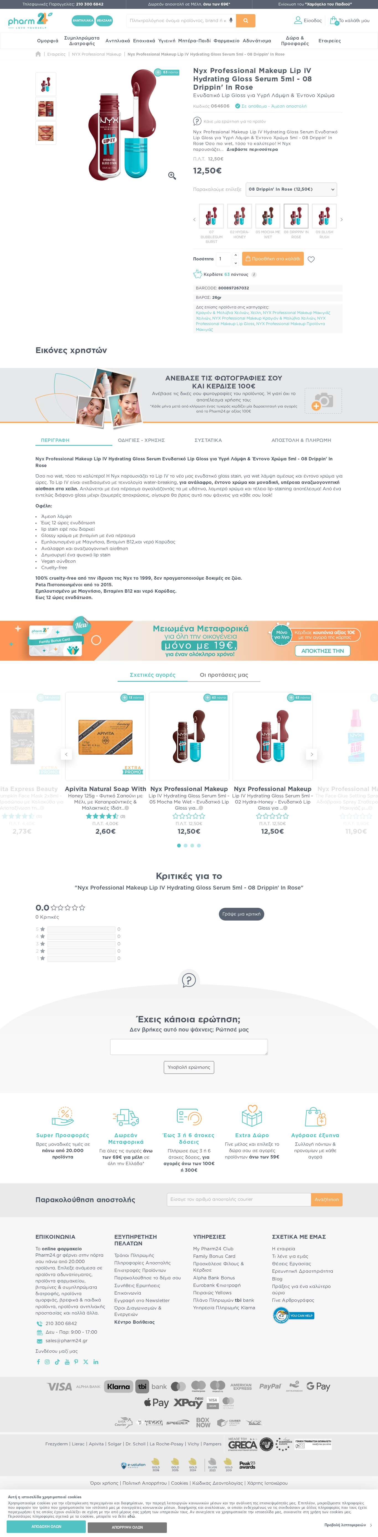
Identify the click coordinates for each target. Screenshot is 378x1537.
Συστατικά (208, 440)
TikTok (57, 1362)
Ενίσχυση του (315, 4)
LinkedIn (96, 1362)
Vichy (193, 1444)
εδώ (131, 1517)
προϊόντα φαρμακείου (59, 1281)
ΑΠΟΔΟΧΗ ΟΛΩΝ (46, 1527)
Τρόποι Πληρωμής (134, 1255)
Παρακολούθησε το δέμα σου (147, 1278)
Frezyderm (56, 1444)
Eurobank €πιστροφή (217, 1285)
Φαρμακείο (227, 41)
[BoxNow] (203, 1422)
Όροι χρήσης (104, 1483)
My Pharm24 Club (213, 1249)
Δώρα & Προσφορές (295, 41)
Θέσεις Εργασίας (291, 1264)
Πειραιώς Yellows (212, 1293)
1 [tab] (179, 845)
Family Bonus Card (214, 1256)
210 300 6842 (61, 1323)
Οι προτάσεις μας (224, 675)
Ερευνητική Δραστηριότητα (302, 1271)
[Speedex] (177, 1422)
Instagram (47, 1362)
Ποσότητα (203, 259)
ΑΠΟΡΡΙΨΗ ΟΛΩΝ (127, 1527)
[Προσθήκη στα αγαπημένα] (311, 259)
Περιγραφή (55, 440)
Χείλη (255, 313)
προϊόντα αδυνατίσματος (63, 1274)
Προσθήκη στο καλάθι (276, 259)
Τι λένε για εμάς (290, 1256)
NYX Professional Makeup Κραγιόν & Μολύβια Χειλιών (263, 318)
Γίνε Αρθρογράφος (293, 1300)
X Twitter (86, 1362)
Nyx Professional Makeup (63, 459)
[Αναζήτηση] (245, 20)
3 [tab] (192, 845)
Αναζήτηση (327, 1200)
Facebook (38, 1362)
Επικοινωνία (127, 1293)
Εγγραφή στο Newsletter (142, 1300)
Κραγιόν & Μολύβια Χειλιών (222, 313)
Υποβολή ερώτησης (189, 1067)
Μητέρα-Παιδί (194, 41)
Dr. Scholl (136, 1444)
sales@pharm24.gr (66, 1341)
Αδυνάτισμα (257, 41)
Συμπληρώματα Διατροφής (82, 41)
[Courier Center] (228, 1422)
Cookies (179, 1483)
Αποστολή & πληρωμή (301, 440)
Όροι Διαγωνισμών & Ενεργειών (137, 1311)
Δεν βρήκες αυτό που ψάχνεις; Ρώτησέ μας (189, 1030)
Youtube (67, 1362)
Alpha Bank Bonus (214, 1278)
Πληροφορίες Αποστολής (142, 1263)
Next (341, 219)
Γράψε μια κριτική (241, 914)
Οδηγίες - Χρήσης (141, 440)
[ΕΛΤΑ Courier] (123, 1422)
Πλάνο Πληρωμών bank (223, 1300)
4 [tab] (198, 845)
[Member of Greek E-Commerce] (243, 1444)
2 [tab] (185, 845)
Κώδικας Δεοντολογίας (217, 1483)
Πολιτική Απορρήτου (145, 1483)
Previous (194, 219)
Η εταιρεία (284, 1249)
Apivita (96, 1444)
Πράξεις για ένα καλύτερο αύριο (301, 1289)
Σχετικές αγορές (152, 675)
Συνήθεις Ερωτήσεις (137, 1286)
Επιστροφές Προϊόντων (140, 1270)
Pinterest (76, 1362)
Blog (277, 1279)
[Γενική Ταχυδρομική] (149, 1422)
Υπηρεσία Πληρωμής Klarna (224, 1308)
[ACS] (254, 1422)
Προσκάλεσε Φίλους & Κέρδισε (218, 1267)
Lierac (78, 1444)
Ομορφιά (48, 41)
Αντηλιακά (117, 41)
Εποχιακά (144, 41)
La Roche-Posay (166, 1444)
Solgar (114, 1444)
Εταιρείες (330, 41)
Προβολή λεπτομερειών (345, 1525)
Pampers (212, 1444)
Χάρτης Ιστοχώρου (267, 1483)
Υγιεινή (167, 41)
